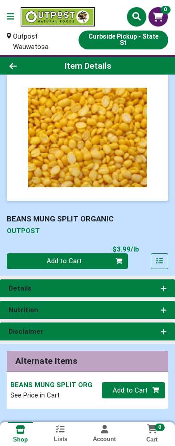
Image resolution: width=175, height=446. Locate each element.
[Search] (136, 16)
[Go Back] (27, 65)
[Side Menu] (10, 17)
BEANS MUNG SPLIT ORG (51, 385)
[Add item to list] (160, 261)
